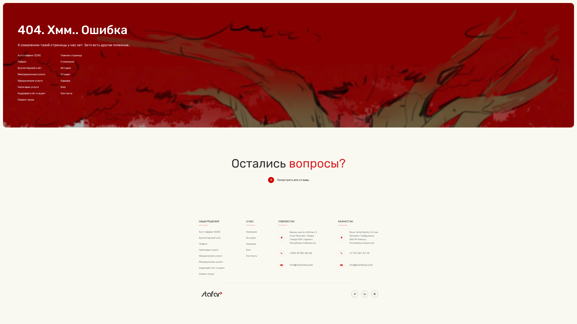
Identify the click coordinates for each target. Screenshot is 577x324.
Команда (251, 244)
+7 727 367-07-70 (359, 253)
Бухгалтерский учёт (210, 238)
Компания (251, 232)
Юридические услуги (210, 256)
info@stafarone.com (301, 265)
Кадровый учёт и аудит (212, 268)
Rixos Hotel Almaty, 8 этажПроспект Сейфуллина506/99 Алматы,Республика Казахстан (363, 237)
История (251, 238)
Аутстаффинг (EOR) (209, 232)
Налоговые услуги (208, 250)
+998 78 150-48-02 (301, 253)
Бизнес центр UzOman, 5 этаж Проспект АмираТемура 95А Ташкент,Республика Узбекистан (303, 237)
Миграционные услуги (211, 262)
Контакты (251, 256)
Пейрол (203, 244)
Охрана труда (206, 274)
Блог (248, 250)
